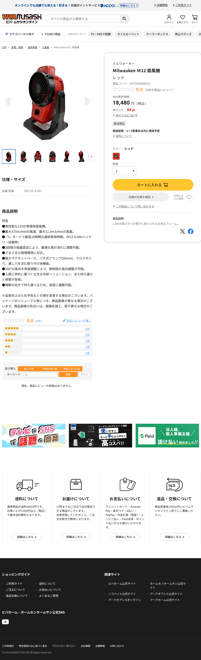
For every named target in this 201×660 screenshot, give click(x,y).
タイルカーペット (128, 34)
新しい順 (28, 369)
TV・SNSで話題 (101, 34)
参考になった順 (71, 369)
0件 (38, 321)
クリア (84, 374)
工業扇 (45, 47)
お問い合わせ (117, 645)
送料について (124, 136)
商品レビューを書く (79, 320)
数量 (115, 164)
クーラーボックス (157, 34)
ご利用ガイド (183, 5)
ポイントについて (127, 115)
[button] (169, 19)
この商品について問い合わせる (135, 206)
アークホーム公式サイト (165, 600)
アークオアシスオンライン (124, 600)
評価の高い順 (50, 369)
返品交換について (17, 596)
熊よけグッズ (183, 34)
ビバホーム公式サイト (122, 583)
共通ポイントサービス (75, 5)
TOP (4, 47)
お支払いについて (50, 590)
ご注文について (15, 590)
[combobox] (83, 18)
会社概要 (85, 645)
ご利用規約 (8, 645)
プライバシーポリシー (64, 645)
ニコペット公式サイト (122, 594)
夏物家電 (32, 47)
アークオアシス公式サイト (166, 594)
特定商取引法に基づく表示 (33, 645)
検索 (68, 374)
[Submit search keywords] (125, 19)
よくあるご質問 (48, 596)
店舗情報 (162, 5)
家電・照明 (17, 47)
